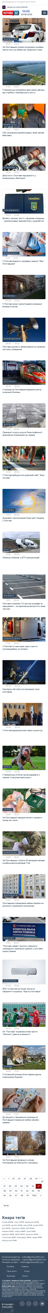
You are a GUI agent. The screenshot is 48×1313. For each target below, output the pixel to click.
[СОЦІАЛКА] (24, 972)
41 (22, 1191)
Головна (10, 1266)
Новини (25, 1266)
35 (27, 1186)
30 (42, 1181)
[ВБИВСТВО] (24, 30)
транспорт (15, 1228)
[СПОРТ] (24, 1014)
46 (10, 1195)
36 (33, 1186)
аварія (34, 1237)
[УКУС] (24, 758)
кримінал (5, 1234)
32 (10, 1186)
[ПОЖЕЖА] (24, 287)
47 (16, 1195)
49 (27, 1195)
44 (38, 1191)
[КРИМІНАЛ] (24, 115)
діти (3, 1228)
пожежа (5, 1231)
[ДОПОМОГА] (24, 886)
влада (35, 1225)
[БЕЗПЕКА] (24, 372)
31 (4, 1186)
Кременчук (29, 1222)
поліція (4, 1222)
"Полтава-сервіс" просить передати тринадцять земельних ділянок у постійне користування (23, 949)
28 (30, 1178)
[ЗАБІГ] (24, 458)
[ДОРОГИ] (24, 415)
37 (38, 1186)
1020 (34, 1195)
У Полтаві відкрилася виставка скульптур (23, 730)
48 (22, 1195)
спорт (16, 1222)
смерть (17, 1231)
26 (19, 1178)
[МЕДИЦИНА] (24, 244)
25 (13, 1178)
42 (27, 1191)
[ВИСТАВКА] (23, 714)
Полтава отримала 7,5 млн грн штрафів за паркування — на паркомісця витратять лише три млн (24, 606)
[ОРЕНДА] (24, 929)
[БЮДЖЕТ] (24, 586)
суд (3, 1225)
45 (4, 1195)
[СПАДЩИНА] (24, 201)
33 (16, 1186)
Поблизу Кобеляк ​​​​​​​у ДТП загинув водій (21, 557)
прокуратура (7, 1240)
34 (21, 1186)
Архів (6, 1205)
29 (36, 1178)
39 (10, 1191)
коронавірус (22, 1237)
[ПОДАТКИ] (24, 1100)
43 (33, 1191)
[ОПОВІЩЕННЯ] (24, 329)
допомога (29, 1234)
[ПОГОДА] (24, 501)
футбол (14, 1225)
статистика (6, 1237)
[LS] (24, 73)
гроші (29, 1231)
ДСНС (17, 1234)
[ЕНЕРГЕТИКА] (24, 629)
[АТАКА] (24, 672)
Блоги (25, 1276)
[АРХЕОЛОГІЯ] (24, 1143)
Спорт (27, 1271)
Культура (11, 1276)
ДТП (27, 1228)
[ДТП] (21, 542)
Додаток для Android (17, 7)
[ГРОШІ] (24, 800)
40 (16, 1191)
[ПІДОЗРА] (24, 158)
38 (4, 1191)
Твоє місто (12, 1271)
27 (25, 1178)
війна (25, 1225)
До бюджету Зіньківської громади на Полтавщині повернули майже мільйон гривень (21, 1120)
